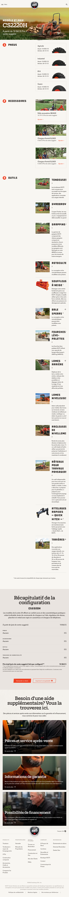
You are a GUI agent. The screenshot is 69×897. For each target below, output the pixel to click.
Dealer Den (56, 850)
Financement (32, 850)
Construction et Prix (32, 854)
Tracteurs (5, 843)
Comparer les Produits (7, 871)
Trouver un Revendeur (31, 845)
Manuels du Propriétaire (19, 848)
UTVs (4, 854)
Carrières (43, 849)
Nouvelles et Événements (44, 853)
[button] (15, 4)
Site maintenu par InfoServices (49, 892)
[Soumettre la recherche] (67, 4)
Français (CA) (60, 831)
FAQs (29, 862)
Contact (42, 861)
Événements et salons (59, 843)
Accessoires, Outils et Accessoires (6, 865)
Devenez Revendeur (59, 847)
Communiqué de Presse (45, 865)
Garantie (18, 843)
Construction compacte (7, 859)
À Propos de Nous (44, 844)
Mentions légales (32, 892)
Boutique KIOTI (45, 858)
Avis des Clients (32, 859)
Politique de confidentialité (15, 892)
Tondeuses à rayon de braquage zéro (7, 849)
